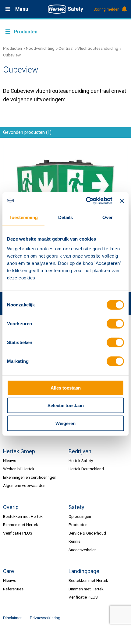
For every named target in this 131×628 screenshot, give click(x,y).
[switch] (115, 324)
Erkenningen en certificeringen (29, 477)
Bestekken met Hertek (23, 516)
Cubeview (12, 54)
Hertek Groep (19, 451)
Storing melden (106, 9)
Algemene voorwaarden (24, 485)
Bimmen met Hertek (20, 524)
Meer (65, 31)
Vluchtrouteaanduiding (97, 48)
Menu (21, 9)
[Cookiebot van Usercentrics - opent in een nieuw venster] (85, 200)
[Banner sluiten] (122, 200)
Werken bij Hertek (18, 468)
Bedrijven (80, 451)
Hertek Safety (81, 460)
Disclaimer (12, 617)
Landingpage (84, 571)
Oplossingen (80, 516)
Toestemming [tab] (23, 217)
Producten (12, 48)
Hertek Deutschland (86, 468)
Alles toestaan (66, 387)
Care (8, 571)
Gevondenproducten (27, 132)
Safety (76, 507)
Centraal (65, 48)
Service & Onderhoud (87, 533)
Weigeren (65, 423)
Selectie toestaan (66, 405)
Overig (11, 507)
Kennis (74, 541)
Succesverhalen (83, 549)
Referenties (13, 588)
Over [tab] (107, 217)
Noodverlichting (40, 48)
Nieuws (9, 460)
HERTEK (65, 9)
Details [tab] (65, 217)
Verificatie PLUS (17, 533)
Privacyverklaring (45, 617)
